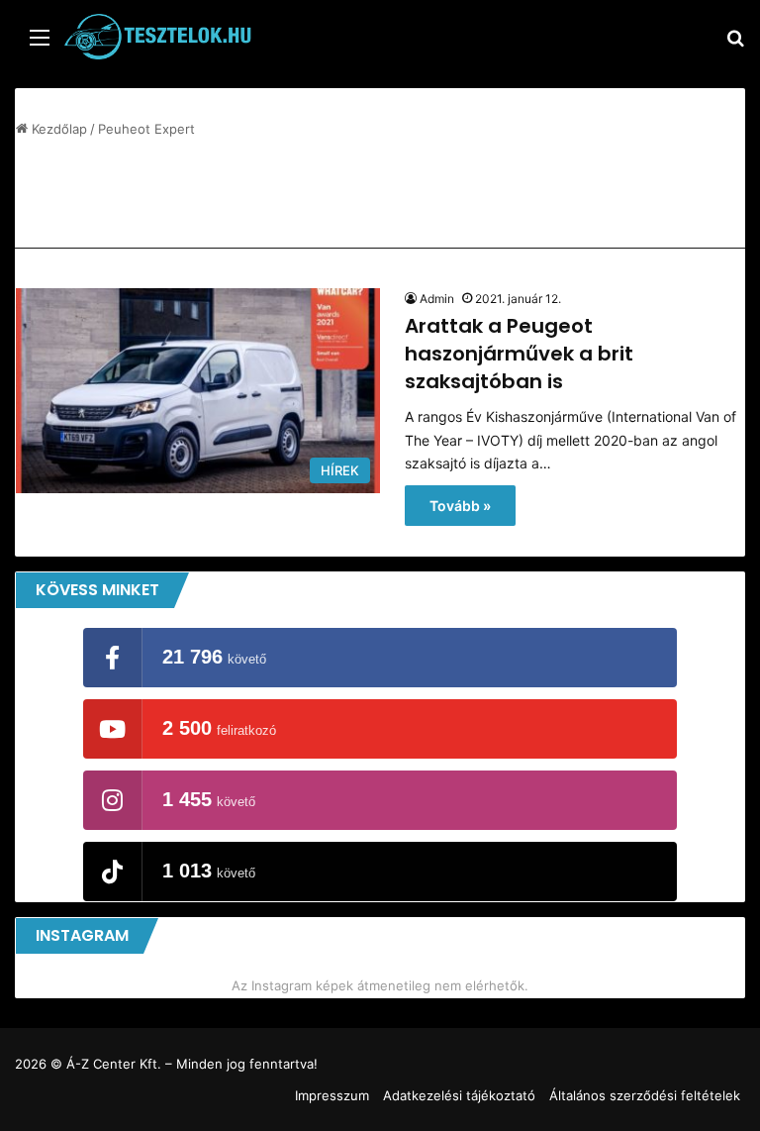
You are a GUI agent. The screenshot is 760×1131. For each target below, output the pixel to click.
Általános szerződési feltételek (644, 1095)
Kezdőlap (57, 129)
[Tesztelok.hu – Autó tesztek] (158, 36)
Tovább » (460, 505)
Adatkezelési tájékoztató (459, 1095)
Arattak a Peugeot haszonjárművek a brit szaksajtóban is (519, 353)
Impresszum (332, 1095)
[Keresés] (735, 44)
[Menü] (39, 44)
